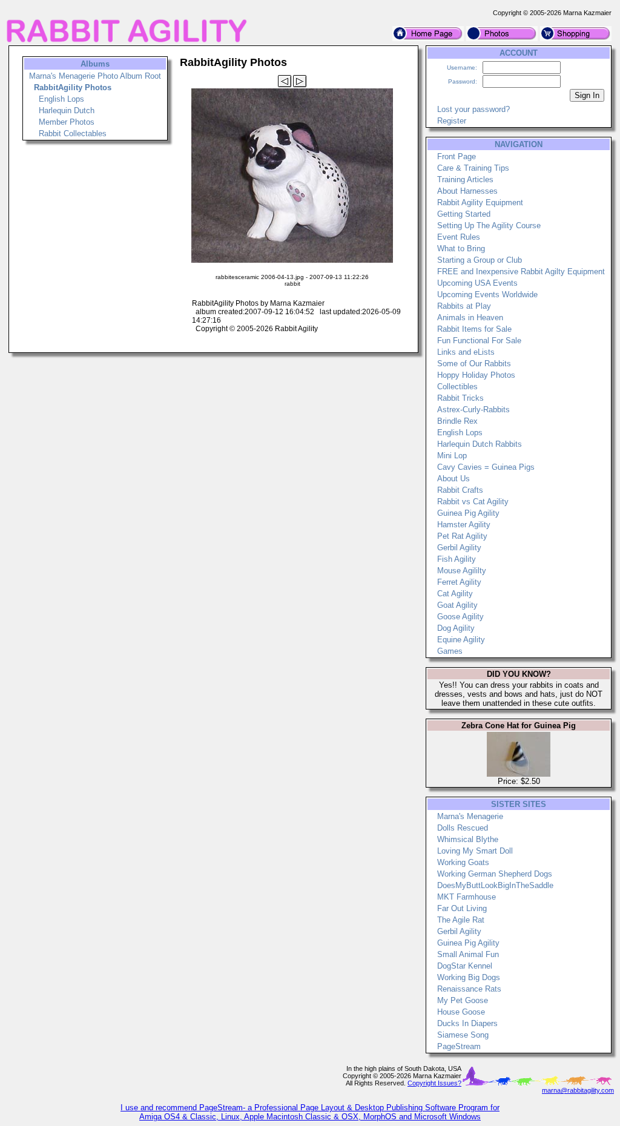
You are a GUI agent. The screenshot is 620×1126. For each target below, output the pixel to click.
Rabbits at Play (464, 306)
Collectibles (457, 386)
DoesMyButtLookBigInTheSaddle (495, 885)
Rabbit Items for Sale (474, 329)
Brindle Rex (457, 421)
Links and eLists (466, 352)
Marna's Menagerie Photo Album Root (95, 76)
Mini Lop (452, 455)
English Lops (61, 99)
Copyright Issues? (434, 1083)
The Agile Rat (460, 919)
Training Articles (465, 179)
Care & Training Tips (473, 168)
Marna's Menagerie (470, 816)
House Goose (461, 1011)
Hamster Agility (463, 524)
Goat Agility (457, 605)
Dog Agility (456, 628)
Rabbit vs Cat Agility (473, 501)
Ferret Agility (459, 582)
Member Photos (66, 122)
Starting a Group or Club (479, 260)
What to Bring (461, 248)
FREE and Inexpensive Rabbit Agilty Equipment (521, 271)
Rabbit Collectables (73, 133)
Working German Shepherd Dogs (494, 873)
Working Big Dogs (468, 977)
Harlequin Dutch (66, 110)
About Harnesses (467, 191)
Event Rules (458, 237)
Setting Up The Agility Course (489, 225)
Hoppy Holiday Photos (476, 375)
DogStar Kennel (464, 965)
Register (451, 120)
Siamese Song (463, 1034)
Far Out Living (462, 908)
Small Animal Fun (468, 954)
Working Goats (463, 862)
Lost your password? (473, 109)
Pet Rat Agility (462, 536)
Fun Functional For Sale (479, 340)
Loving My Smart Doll (475, 850)
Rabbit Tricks (460, 398)
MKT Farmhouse (466, 896)
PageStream (459, 1046)
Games (450, 651)
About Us (453, 478)
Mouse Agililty (461, 570)
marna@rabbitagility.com (578, 1090)
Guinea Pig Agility (468, 513)
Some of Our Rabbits (474, 363)
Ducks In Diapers (467, 1023)
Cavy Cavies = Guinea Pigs (486, 467)
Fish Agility (456, 559)
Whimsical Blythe (467, 839)
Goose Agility (460, 616)
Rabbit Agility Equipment (480, 202)
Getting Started (463, 214)
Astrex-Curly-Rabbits (473, 409)
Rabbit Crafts (460, 490)
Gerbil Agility (459, 547)
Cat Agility (455, 593)
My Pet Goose (462, 1000)
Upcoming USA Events (477, 283)
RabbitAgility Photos (72, 87)
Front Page (456, 156)
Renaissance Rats (469, 988)
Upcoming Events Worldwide (487, 294)
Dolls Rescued (462, 827)
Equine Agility (461, 639)
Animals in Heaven (470, 317)
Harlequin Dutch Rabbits (479, 444)
